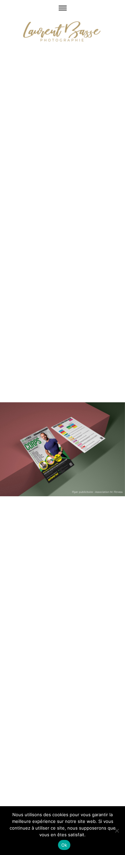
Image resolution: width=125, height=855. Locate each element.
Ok (64, 845)
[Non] (116, 830)
